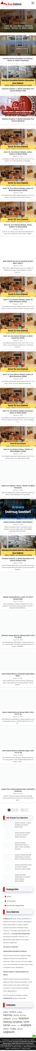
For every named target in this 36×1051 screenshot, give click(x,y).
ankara (12, 1012)
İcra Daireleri (11, 901)
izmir (26, 1021)
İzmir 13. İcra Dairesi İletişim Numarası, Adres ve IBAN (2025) (18, 412)
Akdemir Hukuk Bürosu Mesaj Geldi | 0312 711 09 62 (18, 636)
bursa (16, 1015)
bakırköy (8, 1015)
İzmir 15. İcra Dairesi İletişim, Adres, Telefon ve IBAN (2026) (18, 153)
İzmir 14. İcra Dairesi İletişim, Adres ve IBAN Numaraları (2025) (18, 189)
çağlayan (9, 1031)
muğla (13, 1028)
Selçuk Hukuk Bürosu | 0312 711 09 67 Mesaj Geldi (18, 598)
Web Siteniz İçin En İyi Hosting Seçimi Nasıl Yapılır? (18, 262)
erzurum (23, 1015)
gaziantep (15, 1019)
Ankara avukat (26, 1048)
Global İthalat (17, 1045)
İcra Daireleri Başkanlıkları (15, 905)
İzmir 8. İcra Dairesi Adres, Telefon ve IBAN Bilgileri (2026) (18, 450)
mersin (6, 1029)
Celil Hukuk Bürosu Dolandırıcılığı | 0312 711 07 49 (18, 752)
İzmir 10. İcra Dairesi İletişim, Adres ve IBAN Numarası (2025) (18, 375)
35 (22, 810)
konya (18, 1025)
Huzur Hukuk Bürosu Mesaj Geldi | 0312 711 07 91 (18, 713)
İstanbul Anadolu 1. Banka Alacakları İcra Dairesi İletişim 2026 (18, 559)
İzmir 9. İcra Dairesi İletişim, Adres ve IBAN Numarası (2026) (18, 300)
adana (5, 1012)
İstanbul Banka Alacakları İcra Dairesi (14, 951)
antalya (19, 1012)
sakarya (20, 1029)
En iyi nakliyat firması (28, 1045)
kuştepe (26, 1025)
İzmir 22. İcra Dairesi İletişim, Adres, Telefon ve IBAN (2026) (18, 226)
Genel (9, 896)
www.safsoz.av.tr (16, 1048)
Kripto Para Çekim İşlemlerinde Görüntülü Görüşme (18, 790)
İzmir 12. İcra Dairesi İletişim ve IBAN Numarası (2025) (18, 337)
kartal (6, 1025)
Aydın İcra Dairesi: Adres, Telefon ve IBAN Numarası (18, 487)
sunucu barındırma (5, 1046)
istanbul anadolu (13, 1021)
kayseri (13, 1025)
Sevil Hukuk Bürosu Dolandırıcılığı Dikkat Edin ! (18, 675)
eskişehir (7, 1018)
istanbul (24, 1018)
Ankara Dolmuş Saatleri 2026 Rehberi (18, 522)
